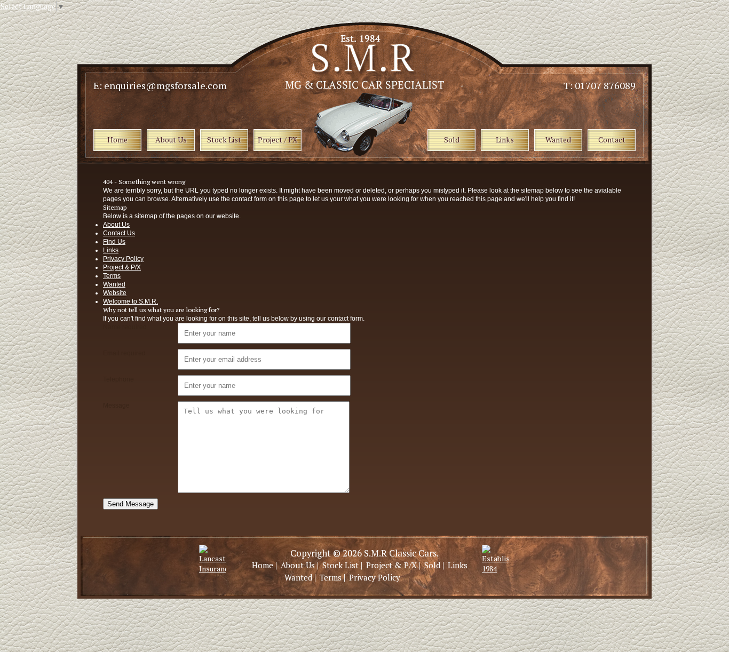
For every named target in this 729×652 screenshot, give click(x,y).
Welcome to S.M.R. (130, 301)
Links (110, 250)
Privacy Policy (123, 259)
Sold (432, 565)
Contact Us (119, 233)
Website (114, 293)
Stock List (340, 565)
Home (262, 565)
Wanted (114, 284)
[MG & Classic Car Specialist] (365, 86)
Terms (112, 276)
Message (116, 405)
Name (125, 327)
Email (124, 353)
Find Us (114, 241)
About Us (116, 224)
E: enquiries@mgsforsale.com (160, 85)
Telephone (118, 379)
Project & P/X (122, 267)
